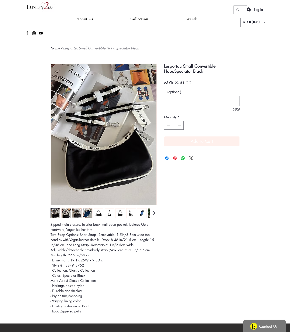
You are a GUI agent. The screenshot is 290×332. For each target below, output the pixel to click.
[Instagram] (34, 33)
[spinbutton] (174, 125)
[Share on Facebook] (166, 158)
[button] (254, 22)
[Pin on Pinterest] (174, 158)
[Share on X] (191, 158)
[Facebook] (27, 33)
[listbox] (254, 22)
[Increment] (180, 125)
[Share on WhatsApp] (183, 158)
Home (55, 48)
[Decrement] (168, 125)
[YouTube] (40, 33)
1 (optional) (172, 92)
